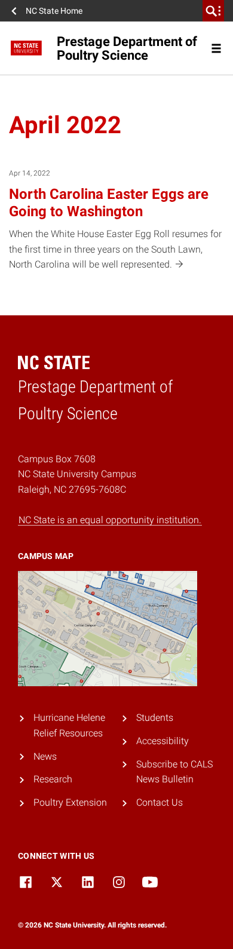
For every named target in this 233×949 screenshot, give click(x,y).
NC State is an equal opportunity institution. (110, 520)
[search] (213, 11)
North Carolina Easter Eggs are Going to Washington (109, 203)
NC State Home (54, 11)
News (45, 756)
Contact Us (159, 802)
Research (52, 779)
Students (154, 717)
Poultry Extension (70, 802)
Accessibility (162, 741)
